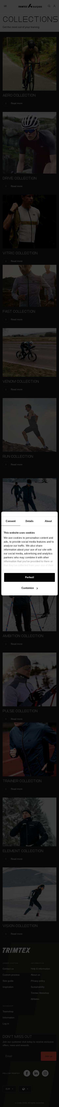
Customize (27, 588)
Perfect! (29, 577)
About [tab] (48, 521)
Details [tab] (30, 521)
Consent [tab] (11, 521)
